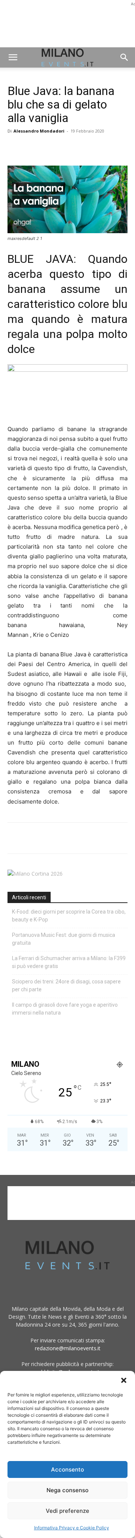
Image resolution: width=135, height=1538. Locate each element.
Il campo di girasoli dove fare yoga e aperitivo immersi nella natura (65, 1009)
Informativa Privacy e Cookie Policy (71, 1527)
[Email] (84, 147)
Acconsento (67, 1469)
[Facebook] (15, 147)
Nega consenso (67, 1490)
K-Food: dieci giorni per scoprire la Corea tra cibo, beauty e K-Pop (69, 916)
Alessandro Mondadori (39, 131)
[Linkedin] (66, 147)
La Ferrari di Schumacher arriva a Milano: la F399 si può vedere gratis (69, 962)
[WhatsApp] (49, 147)
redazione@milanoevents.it (67, 1348)
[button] (124, 1380)
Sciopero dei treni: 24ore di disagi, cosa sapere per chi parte (66, 985)
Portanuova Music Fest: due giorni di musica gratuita (63, 939)
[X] (32, 147)
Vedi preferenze (67, 1510)
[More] (102, 147)
